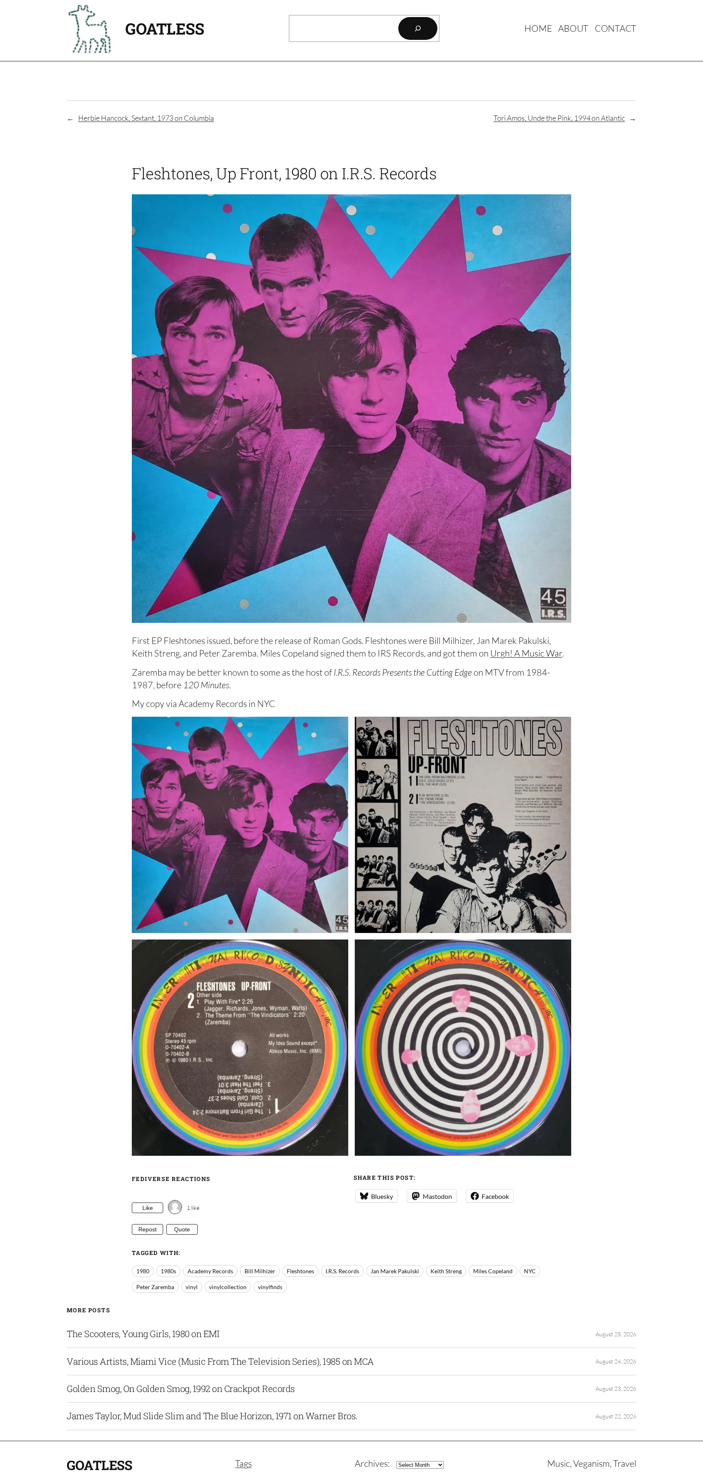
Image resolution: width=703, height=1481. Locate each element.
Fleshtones (300, 1271)
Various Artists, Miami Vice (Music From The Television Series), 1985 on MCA (220, 1361)
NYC (530, 1271)
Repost (147, 1229)
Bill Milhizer (260, 1271)
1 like (193, 1207)
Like (147, 1208)
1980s (168, 1271)
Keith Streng (446, 1271)
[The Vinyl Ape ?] (175, 1207)
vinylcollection (228, 1286)
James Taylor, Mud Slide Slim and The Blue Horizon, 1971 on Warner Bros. (212, 1416)
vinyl (192, 1286)
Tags (243, 1463)
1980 (142, 1271)
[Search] (417, 28)
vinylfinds (270, 1286)
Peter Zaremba (155, 1286)
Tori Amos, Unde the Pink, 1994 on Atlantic (559, 117)
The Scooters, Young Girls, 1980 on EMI (143, 1334)
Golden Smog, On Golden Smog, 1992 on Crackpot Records (181, 1388)
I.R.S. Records (342, 1271)
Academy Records (210, 1271)
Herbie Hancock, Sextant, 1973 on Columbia (146, 117)
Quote (182, 1229)
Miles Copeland (493, 1271)
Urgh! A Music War (526, 653)
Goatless (164, 28)
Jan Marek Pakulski (395, 1271)
